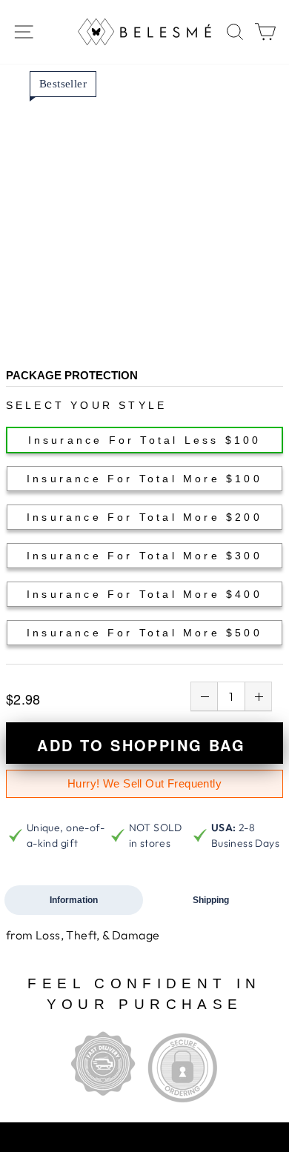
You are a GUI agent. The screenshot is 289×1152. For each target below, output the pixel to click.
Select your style (86, 405)
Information (74, 900)
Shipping (211, 900)
